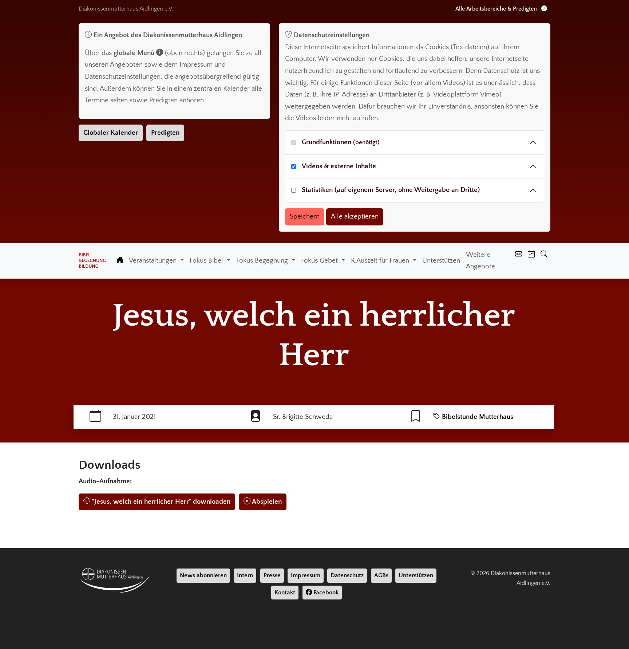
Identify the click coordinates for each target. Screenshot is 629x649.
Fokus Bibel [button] (207, 260)
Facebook (325, 592)
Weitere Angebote (480, 261)
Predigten (165, 133)
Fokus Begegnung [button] (263, 260)
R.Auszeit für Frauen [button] (381, 260)
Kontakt (284, 592)
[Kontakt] (518, 255)
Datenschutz (347, 575)
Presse (272, 575)
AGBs (381, 575)
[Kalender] (531, 255)
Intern (245, 575)
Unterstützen (441, 260)
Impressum (305, 575)
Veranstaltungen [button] (153, 260)
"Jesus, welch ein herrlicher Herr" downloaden (161, 502)
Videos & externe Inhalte (339, 166)
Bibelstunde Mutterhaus (476, 417)
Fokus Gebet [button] (320, 260)
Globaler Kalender (110, 133)
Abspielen (267, 502)
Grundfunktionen (341, 142)
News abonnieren (203, 575)
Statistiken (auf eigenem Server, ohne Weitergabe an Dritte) (391, 190)
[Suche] (544, 255)
